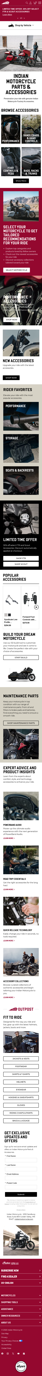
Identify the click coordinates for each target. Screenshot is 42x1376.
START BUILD (21, 657)
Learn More (7, 15)
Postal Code (11, 1183)
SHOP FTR (21, 558)
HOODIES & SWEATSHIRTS (21, 1097)
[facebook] (2, 1354)
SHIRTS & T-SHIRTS (21, 1074)
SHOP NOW (11, 320)
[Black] (9, 614)
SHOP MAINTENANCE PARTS (21, 723)
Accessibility (6, 1344)
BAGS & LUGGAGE (21, 1121)
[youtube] (18, 1354)
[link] (21, 1295)
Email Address (12, 1174)
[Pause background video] (37, 321)
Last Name (10, 1165)
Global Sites (6, 1348)
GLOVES (21, 1105)
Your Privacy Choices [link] (10, 1341)
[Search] (27, 3)
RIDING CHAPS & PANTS (21, 1113)
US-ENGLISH (7, 1282)
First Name (10, 1156)
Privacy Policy (21, 1210)
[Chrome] (6, 614)
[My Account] (30, 3)
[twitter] (13, 1354)
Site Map (5, 1334)
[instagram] (8, 1354)
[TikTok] (24, 1354)
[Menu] (39, 3)
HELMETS (21, 1082)
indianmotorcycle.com (24, 1219)
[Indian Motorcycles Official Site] (5, 2)
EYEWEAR (21, 1090)
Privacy (4, 1337)
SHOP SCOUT (21, 564)
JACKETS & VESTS (21, 1059)
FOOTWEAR (21, 1066)
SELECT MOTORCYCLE (16, 270)
